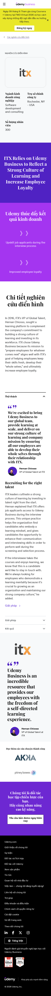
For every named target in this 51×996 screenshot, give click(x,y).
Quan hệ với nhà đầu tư (16, 880)
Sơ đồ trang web (13, 920)
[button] (4, 4)
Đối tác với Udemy (14, 863)
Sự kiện (8, 852)
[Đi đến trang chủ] (26, 980)
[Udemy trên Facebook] (13, 932)
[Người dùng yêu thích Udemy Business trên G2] (21, 966)
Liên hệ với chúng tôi (15, 892)
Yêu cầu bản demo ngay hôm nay (25, 819)
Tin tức (8, 875)
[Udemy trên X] (20, 932)
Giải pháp (11, 605)
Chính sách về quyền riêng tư (19, 908)
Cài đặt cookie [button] (12, 914)
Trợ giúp (9, 897)
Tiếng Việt (17, 940)
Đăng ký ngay (24, 28)
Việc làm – (24, 886)
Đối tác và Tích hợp (14, 858)
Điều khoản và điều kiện (17, 903)
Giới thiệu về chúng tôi (16, 847)
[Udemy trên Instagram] (28, 932)
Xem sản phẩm (12, 869)
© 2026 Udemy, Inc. (13, 986)
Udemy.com (11, 841)
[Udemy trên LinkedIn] (6, 932)
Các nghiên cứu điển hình (18, 37)
